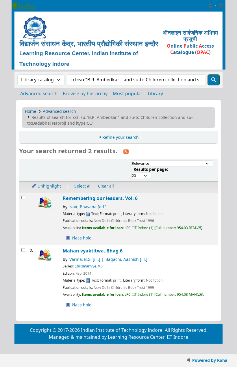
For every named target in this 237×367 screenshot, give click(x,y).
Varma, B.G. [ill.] (84, 259)
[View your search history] (220, 5)
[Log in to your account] (210, 5)
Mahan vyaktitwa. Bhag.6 (93, 251)
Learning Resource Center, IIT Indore (26, 6)
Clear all (106, 186)
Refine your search (120, 137)
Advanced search (39, 93)
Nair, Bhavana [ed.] (88, 207)
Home (30, 111)
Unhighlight (48, 186)
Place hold (81, 238)
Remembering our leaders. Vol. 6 (100, 198)
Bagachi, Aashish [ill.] (126, 259)
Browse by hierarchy (85, 93)
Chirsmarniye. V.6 (89, 266)
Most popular (127, 93)
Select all (83, 186)
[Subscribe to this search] (126, 151)
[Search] (214, 79)
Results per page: (151, 169)
